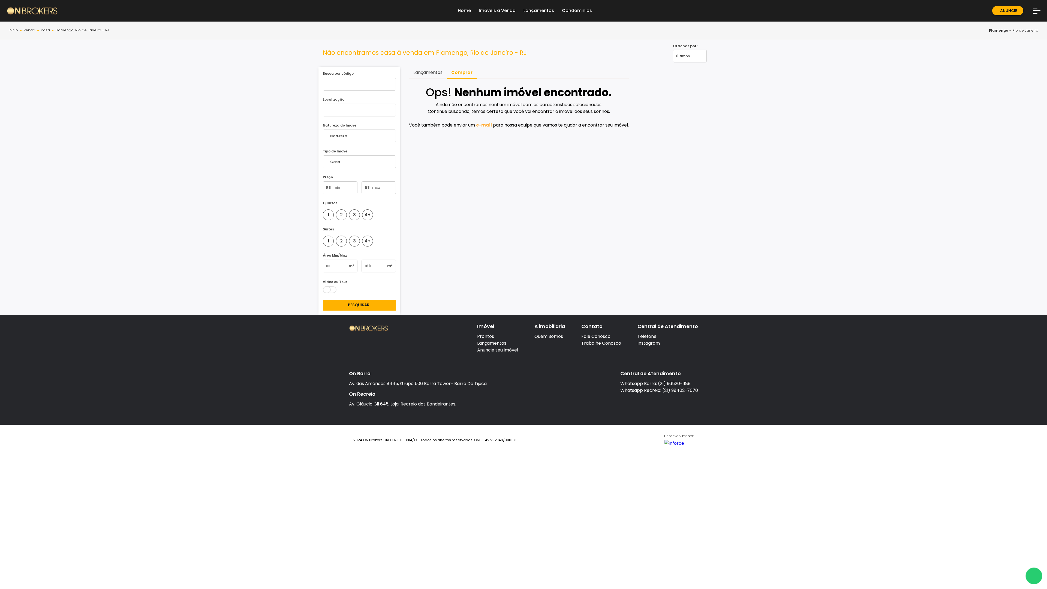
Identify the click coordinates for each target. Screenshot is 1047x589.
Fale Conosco (595, 336)
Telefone (647, 336)
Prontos (485, 336)
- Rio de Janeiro (1013, 30)
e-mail (484, 125)
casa (45, 30)
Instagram (648, 343)
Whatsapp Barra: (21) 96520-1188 (655, 383)
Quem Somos (548, 336)
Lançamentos (491, 343)
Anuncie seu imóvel (497, 350)
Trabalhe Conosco (601, 343)
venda (29, 30)
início (13, 30)
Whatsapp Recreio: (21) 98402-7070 (659, 390)
